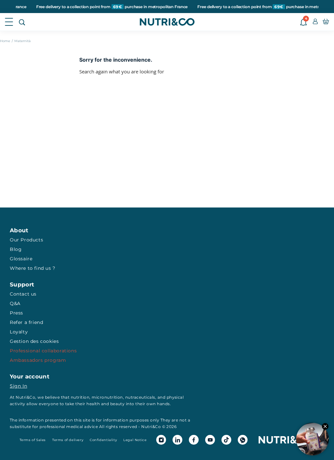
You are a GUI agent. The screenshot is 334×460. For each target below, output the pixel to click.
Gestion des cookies (34, 341)
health (93, 403)
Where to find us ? (32, 268)
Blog (16, 249)
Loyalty (19, 332)
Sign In (18, 386)
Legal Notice (134, 440)
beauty (117, 403)
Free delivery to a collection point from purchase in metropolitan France (104, 6)
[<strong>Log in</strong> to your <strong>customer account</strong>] (315, 22)
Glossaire (21, 259)
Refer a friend (26, 322)
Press (16, 313)
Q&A (15, 303)
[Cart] (326, 22)
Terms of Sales (33, 440)
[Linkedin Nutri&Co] (177, 440)
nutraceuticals (140, 397)
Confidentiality (103, 440)
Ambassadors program (38, 360)
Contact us (23, 294)
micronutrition (107, 397)
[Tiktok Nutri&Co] (226, 440)
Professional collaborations (43, 351)
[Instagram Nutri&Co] (161, 440)
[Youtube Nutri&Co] (210, 440)
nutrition (80, 397)
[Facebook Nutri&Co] (194, 440)
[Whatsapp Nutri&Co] (243, 440)
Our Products (26, 240)
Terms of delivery (67, 440)
